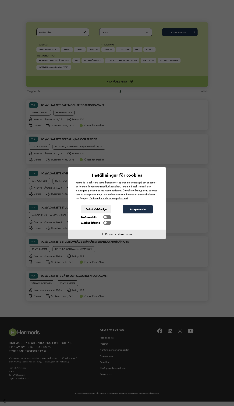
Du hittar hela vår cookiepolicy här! (108, 198)
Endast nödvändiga (96, 209)
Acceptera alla (138, 209)
